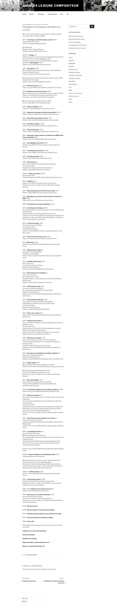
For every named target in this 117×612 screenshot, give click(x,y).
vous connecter (34, 569)
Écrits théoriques (52, 14)
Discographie (72, 81)
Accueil (24, 14)
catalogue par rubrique (74, 78)
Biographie (71, 66)
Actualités (71, 60)
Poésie (70, 99)
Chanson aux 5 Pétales (74, 42)
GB (67, 14)
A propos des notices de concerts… (77, 48)
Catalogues (41, 14)
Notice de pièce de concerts (76, 36)
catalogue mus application (75, 75)
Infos (61, 14)
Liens (70, 87)
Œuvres (31, 14)
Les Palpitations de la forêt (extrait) (77, 45)
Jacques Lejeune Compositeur (51, 5)
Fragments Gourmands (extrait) (77, 39)
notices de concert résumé (75, 93)
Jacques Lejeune (42, 24)
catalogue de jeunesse (74, 72)
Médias (70, 90)
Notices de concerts (74, 96)
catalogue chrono (31, 554)
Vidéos (70, 102)
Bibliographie (72, 63)
